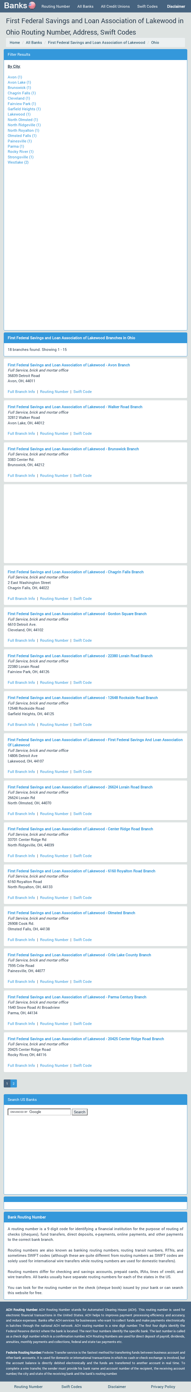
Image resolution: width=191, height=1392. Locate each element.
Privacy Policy (163, 1386)
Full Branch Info (21, 391)
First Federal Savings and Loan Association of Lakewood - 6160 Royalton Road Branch (81, 870)
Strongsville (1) (21, 156)
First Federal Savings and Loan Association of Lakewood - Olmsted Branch (71, 912)
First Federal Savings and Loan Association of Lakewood (96, 42)
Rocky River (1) (21, 151)
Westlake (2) (18, 162)
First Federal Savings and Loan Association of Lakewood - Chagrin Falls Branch (76, 571)
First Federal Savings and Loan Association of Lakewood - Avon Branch (69, 364)
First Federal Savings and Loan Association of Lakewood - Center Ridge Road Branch (80, 828)
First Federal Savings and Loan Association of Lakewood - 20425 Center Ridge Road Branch (86, 1038)
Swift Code (82, 391)
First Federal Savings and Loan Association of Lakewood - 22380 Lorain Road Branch (80, 655)
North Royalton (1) (23, 130)
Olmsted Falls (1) (22, 135)
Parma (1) (16, 146)
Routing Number (56, 6)
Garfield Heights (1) (24, 108)
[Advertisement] (95, 245)
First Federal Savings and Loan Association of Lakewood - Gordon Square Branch (77, 613)
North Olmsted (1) (23, 119)
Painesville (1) (20, 140)
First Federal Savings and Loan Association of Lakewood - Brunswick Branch (73, 448)
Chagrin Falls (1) (22, 92)
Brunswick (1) (19, 87)
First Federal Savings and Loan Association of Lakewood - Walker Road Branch (75, 406)
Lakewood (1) (19, 114)
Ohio (155, 42)
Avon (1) (15, 76)
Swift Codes (147, 6)
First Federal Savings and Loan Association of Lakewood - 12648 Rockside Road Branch (83, 697)
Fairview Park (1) (22, 103)
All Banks (85, 6)
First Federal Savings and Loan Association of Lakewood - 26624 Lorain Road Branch (80, 786)
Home (15, 42)
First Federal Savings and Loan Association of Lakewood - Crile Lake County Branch (79, 954)
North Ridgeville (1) (24, 124)
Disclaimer (117, 1386)
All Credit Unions (115, 6)
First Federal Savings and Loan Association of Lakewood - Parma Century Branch (77, 996)
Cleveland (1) (19, 98)
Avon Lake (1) (19, 82)
